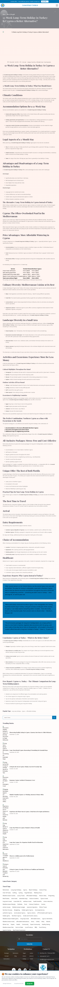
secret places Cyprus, (20, 913)
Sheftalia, (19, 904)
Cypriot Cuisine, (7, 930)
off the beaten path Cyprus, (44, 913)
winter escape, (7, 907)
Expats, (13, 924)
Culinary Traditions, (34, 904)
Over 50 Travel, (7, 893)
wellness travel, (27, 901)
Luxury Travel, (21, 895)
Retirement (15, 953)
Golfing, (15, 893)
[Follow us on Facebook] (25, 970)
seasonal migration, (32, 907)
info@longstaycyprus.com (47, 959)
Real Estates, (6, 898)
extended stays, (23, 898)
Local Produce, (29, 927)
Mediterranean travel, (9, 921)
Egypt (24, 953)
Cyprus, (25, 890)
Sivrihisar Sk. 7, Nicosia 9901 (47, 953)
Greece (24, 956)
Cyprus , (24, 711)
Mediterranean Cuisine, (9, 895)
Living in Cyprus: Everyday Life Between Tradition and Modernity (27, 869)
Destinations (7, 959)
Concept (6, 956)
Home (4, 14)
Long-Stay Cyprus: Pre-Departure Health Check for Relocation (26, 842)
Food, (25, 904)
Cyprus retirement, (47, 918)
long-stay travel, (24, 918)
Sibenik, (48, 921)
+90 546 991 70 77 (44, 956)
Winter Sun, (6, 924)
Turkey (24, 959)
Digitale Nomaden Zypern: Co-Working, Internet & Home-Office (27, 794)
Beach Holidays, (33, 890)
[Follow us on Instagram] (20, 970)
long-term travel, (7, 901)
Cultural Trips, (43, 890)
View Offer (44, 1)
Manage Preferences (7, 983)
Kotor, (32, 921)
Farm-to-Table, (19, 927)
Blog (15, 956)
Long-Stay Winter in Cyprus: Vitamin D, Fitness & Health (25, 827)
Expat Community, (35, 924)
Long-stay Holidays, (16, 890)
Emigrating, (51, 895)
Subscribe (29, 944)
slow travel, (14, 898)
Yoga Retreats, (28, 893)
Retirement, (6, 890)
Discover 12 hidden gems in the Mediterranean (22, 856)
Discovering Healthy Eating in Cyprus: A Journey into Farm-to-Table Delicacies (30, 732)
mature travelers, (34, 898)
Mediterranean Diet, (8, 927)
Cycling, (21, 893)
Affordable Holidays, (31, 895)
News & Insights (11, 14)
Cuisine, (43, 904)
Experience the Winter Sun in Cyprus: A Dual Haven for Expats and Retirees (29, 811)
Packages (6, 953)
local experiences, (40, 910)
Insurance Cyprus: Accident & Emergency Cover (22, 780)
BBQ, (36, 927)
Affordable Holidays (31, 711)
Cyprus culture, (31, 913)
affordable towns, (35, 918)
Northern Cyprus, (16, 916)
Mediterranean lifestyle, (9, 904)
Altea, (42, 921)
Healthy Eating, (46, 924)
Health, (18, 924)
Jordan (31, 953)
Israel (31, 959)
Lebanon (31, 956)
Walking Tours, (38, 893)
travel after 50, (18, 901)
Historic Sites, (43, 895)
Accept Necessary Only (18, 983)
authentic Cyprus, (7, 913)
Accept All (29, 983)
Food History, (42, 927)
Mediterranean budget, (18, 907)
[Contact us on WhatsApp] (14, 970)
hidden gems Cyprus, (27, 910)
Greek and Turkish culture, (30, 916)
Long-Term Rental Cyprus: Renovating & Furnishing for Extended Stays (29, 750)
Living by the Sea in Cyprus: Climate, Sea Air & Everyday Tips (26, 766)
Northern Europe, (7, 910)
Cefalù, (38, 921)
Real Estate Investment (19, 930)
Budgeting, (17, 910)
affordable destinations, (22, 921)
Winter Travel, (43, 907)
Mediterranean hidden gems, (11, 918)
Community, (25, 924)
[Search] (54, 717)
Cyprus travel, (44, 898)
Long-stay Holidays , (16, 711)
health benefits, (37, 901)
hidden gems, (6, 916)
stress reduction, (48, 901)
